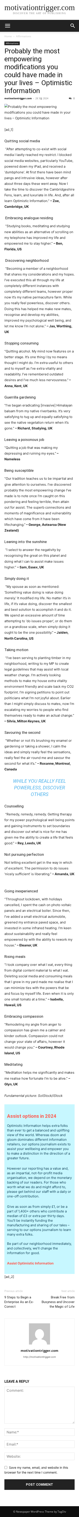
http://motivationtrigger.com (39, 1356)
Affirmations (23, 36)
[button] (73, 26)
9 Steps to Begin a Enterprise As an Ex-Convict (19, 1302)
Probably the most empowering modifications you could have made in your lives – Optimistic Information (38, 71)
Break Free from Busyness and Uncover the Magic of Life (58, 1302)
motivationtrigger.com (18, 98)
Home (8, 36)
